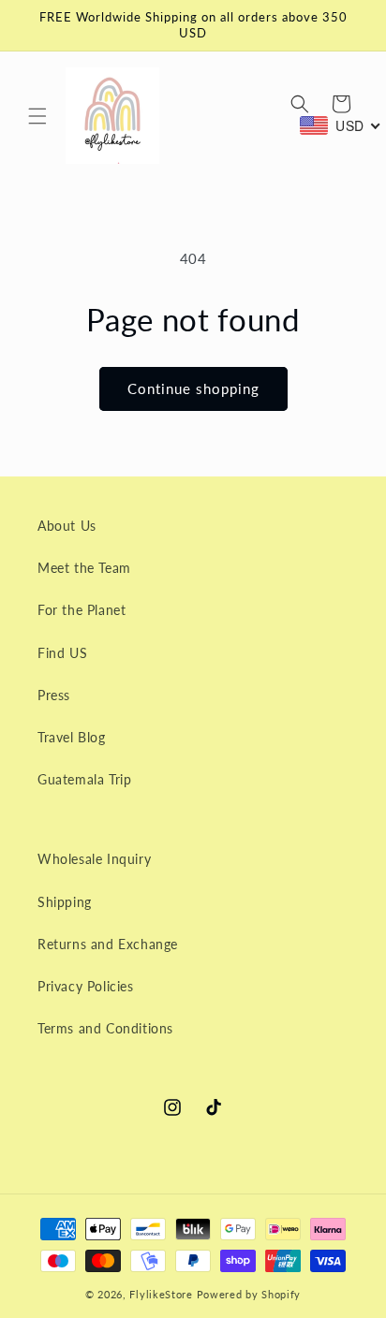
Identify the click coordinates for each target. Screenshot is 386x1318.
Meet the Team (84, 568)
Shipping (64, 902)
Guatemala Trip (84, 779)
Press (53, 695)
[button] (37, 116)
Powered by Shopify (249, 1294)
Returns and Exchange (107, 944)
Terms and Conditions (105, 1028)
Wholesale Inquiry (94, 859)
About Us (66, 526)
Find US (62, 653)
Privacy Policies (85, 986)
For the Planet (81, 610)
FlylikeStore (160, 1294)
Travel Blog (71, 737)
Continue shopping (193, 388)
